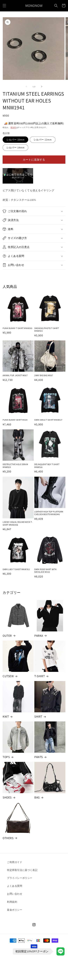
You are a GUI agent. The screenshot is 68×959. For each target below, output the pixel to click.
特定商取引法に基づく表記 (22, 870)
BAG (37, 797)
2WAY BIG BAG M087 (43, 375)
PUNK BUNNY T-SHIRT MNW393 (17, 328)
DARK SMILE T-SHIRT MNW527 (48, 419)
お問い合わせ (14, 893)
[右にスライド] (42, 86)
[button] (4, 5)
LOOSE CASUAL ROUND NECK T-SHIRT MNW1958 (18, 523)
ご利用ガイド (14, 862)
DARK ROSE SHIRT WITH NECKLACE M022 (45, 570)
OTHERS (8, 838)
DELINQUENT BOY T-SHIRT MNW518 (46, 465)
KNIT (6, 716)
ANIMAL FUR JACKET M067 (15, 375)
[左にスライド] (26, 86)
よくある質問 (14, 885)
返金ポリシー (14, 909)
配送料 (13, 127)
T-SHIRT (39, 676)
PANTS (38, 757)
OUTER (7, 636)
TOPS (6, 757)
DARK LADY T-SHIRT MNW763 (16, 569)
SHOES (7, 797)
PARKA (38, 636)
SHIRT (38, 716)
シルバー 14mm (15, 147)
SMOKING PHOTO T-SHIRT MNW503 (46, 329)
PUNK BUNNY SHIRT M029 (15, 419)
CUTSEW (8, 676)
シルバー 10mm (15, 139)
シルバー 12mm (42, 139)
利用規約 (12, 901)
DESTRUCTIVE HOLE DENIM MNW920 (15, 465)
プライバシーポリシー (19, 878)
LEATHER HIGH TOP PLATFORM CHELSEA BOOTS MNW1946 (48, 513)
